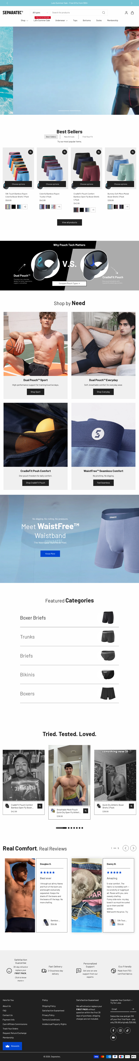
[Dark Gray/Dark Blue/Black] (121, 207)
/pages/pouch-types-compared (14, 242)
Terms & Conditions (51, 1019)
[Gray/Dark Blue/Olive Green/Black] (47, 207)
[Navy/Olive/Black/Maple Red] (76, 210)
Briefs (26, 655)
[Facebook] (113, 1030)
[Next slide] (131, 3)
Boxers (27, 693)
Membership (112, 20)
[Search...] (103, 13)
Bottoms (87, 20)
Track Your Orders (10, 1028)
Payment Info (9, 1019)
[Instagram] (120, 1030)
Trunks (27, 637)
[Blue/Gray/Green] (110, 207)
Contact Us (8, 1015)
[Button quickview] (30, 152)
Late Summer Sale (42, 20)
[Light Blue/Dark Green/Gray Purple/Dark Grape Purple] (42, 207)
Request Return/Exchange (14, 1033)
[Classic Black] (13, 207)
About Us (7, 1006)
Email (114, 1009)
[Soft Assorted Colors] (8, 207)
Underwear (60, 20)
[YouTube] (113, 1038)
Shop (23, 20)
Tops (75, 20)
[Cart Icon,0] (132, 13)
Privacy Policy (48, 1015)
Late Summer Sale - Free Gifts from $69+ (69, 3)
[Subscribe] (133, 1009)
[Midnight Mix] (19, 207)
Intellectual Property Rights (54, 1024)
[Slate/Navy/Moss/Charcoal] (87, 210)
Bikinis (27, 674)
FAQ (4, 1010)
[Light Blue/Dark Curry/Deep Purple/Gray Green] (53, 207)
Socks (99, 20)
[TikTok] (127, 1030)
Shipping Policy (49, 1006)
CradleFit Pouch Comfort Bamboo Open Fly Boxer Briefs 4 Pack (86, 197)
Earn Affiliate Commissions (15, 1024)
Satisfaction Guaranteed (53, 1010)
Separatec (55, 1056)
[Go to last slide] (7, 3)
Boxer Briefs (33, 618)
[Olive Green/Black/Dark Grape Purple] (116, 207)
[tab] (63, 110)
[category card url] (108, 617)
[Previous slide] (126, 848)
